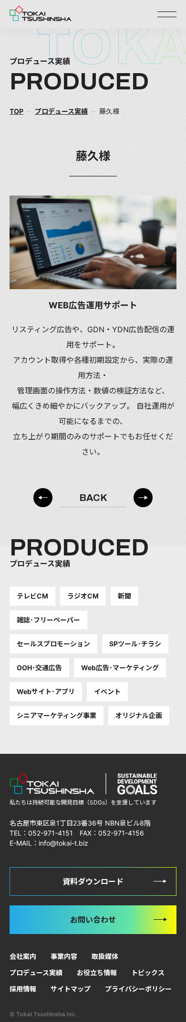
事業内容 (64, 956)
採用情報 (23, 989)
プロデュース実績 (36, 972)
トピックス (148, 972)
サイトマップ (71, 989)
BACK (93, 497)
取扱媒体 (105, 956)
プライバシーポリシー (138, 989)
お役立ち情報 (97, 972)
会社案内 (23, 956)
